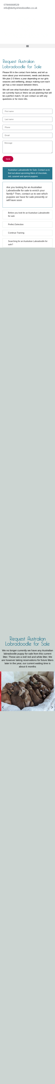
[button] (27, 46)
